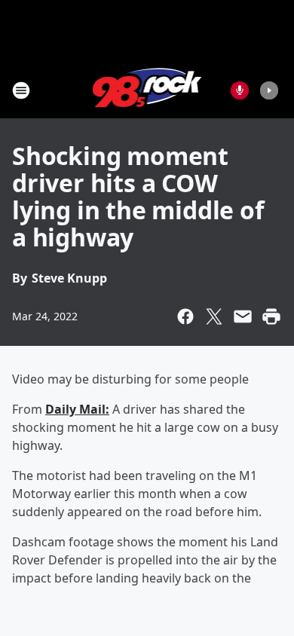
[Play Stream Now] (269, 90)
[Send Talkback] (240, 90)
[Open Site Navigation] (21, 90)
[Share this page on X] (214, 316)
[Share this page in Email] (242, 316)
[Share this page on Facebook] (185, 316)
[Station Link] (147, 90)
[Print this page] (271, 316)
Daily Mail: (77, 409)
